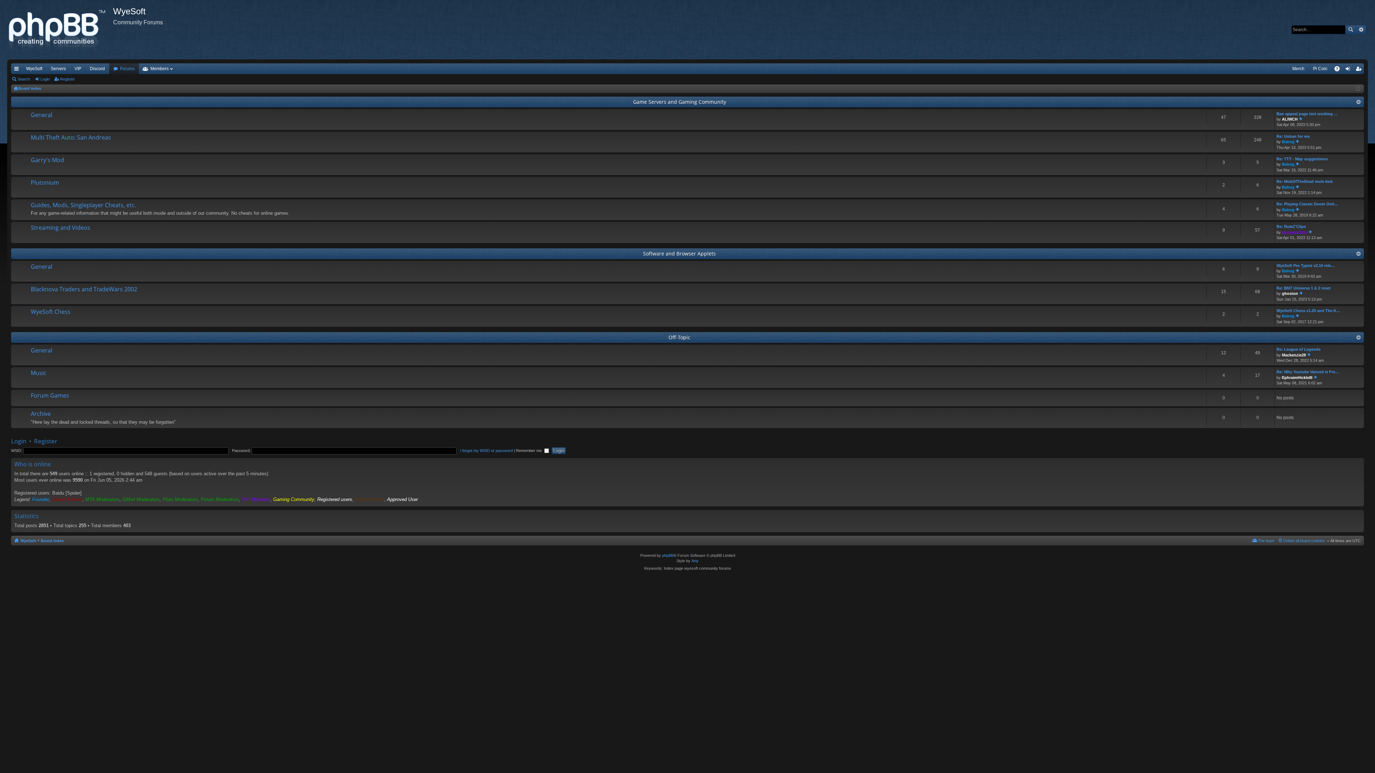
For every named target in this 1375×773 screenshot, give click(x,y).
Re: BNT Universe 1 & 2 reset (1304, 288)
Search (1350, 29)
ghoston (1290, 293)
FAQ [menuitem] (1339, 70)
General (41, 115)
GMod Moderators (141, 499)
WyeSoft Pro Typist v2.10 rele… (1306, 265)
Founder (40, 499)
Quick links (18, 70)
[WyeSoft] (60, 29)
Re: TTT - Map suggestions (1302, 159)
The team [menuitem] (1266, 541)
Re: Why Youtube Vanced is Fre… (1308, 372)
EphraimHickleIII (1297, 377)
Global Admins (67, 499)
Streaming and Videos (60, 228)
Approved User (402, 499)
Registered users (334, 499)
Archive (41, 414)
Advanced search (1361, 29)
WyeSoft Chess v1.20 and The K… (1308, 310)
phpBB (668, 555)
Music (39, 373)
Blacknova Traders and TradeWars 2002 (84, 289)
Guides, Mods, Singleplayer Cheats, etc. (83, 205)
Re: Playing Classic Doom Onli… (1307, 204)
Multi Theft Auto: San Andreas (71, 137)
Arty (695, 561)
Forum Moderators (220, 499)
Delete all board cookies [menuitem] (1304, 541)
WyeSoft (34, 68)
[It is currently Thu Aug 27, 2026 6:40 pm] (1358, 89)
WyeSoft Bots (369, 499)
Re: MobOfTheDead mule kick (1305, 181)
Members (159, 68)
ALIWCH (1290, 119)
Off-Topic (679, 337)
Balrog (1288, 142)
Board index (52, 541)
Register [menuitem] (1360, 70)
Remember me (529, 450)
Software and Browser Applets (679, 253)
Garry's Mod (47, 160)
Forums (127, 68)
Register (67, 79)
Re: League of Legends (1299, 349)
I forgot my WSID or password (486, 450)
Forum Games (50, 395)
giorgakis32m (1294, 232)
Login (45, 79)
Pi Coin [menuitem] (1320, 68)
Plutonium (45, 182)
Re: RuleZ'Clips (1291, 226)
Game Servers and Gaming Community (679, 101)
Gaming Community (293, 499)
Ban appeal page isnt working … (1307, 114)
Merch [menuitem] (1298, 68)
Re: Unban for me (1293, 136)
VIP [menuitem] (77, 68)
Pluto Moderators (180, 499)
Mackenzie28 (1294, 355)
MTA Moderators (102, 499)
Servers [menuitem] (58, 68)
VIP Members (256, 499)
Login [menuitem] (1349, 70)
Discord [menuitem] (97, 68)
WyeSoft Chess (51, 312)
